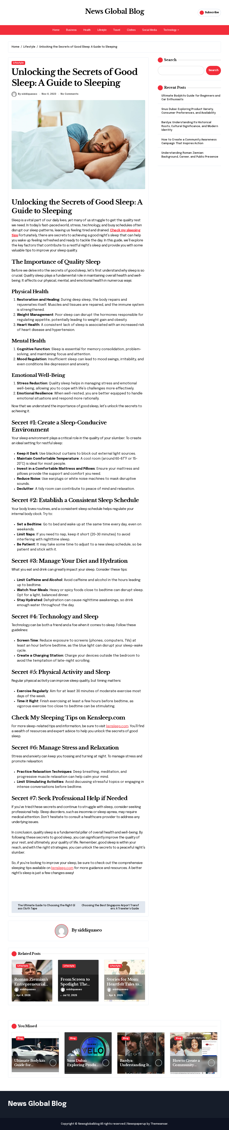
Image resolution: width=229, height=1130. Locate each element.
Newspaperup (136, 1123)
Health (87, 29)
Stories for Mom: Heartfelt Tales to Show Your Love (123, 984)
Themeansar (159, 1123)
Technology (169, 29)
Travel (116, 29)
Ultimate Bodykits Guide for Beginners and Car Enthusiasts (190, 97)
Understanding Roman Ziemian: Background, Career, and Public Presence (189, 155)
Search (170, 60)
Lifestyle (102, 29)
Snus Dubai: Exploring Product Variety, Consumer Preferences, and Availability (188, 111)
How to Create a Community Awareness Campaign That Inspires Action (189, 141)
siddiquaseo (90, 930)
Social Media (149, 29)
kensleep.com (117, 726)
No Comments (69, 94)
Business (71, 29)
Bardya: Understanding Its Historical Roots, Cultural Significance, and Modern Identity (189, 126)
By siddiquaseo (27, 94)
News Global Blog (114, 11)
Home (55, 29)
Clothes (131, 29)
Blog (20, 1038)
